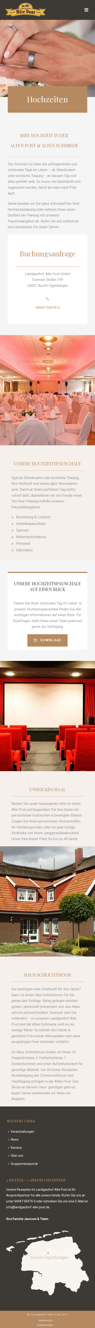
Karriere (16, 1147)
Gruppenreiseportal (24, 1164)
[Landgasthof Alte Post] (21, 10)
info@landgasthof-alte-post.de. (28, 1207)
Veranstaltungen (22, 1131)
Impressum (45, 1320)
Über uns (17, 1155)
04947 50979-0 (48, 308)
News (15, 1139)
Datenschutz (45, 1325)
